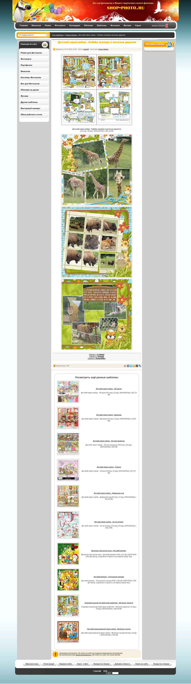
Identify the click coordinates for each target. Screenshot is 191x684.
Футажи (127, 25)
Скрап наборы (71, 35)
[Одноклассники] (134, 366)
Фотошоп (115, 25)
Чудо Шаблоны (58, 35)
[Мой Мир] (136, 366)
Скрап (138, 25)
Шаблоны (102, 25)
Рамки (48, 25)
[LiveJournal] (139, 366)
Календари (74, 25)
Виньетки (36, 25)
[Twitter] (131, 366)
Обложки (88, 25)
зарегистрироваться (83, 655)
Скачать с (96, 355)
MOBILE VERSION (158, 26)
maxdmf (86, 49)
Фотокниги (60, 25)
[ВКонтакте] (128, 366)
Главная (24, 25)
